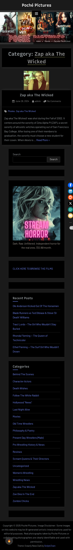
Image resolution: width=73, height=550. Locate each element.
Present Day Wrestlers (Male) (28, 437)
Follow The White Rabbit (26, 395)
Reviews (17, 451)
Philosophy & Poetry (23, 430)
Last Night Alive (21, 409)
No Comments (54, 101)
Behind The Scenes (23, 374)
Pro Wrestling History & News (28, 444)
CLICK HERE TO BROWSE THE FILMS (33, 268)
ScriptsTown (50, 546)
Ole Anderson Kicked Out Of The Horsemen (36, 305)
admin (38, 101)
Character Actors (22, 381)
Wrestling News (21, 479)
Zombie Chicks (21, 500)
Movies (11, 111)
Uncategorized (21, 465)
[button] (70, 185)
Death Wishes (20, 388)
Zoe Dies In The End (23, 494)
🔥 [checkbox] (9, 540)
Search (17, 154)
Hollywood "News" (22, 402)
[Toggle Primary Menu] (36, 13)
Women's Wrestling (23, 472)
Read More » (43, 140)
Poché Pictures (36, 5)
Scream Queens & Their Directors (31, 458)
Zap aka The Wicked (36, 95)
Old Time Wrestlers (23, 423)
